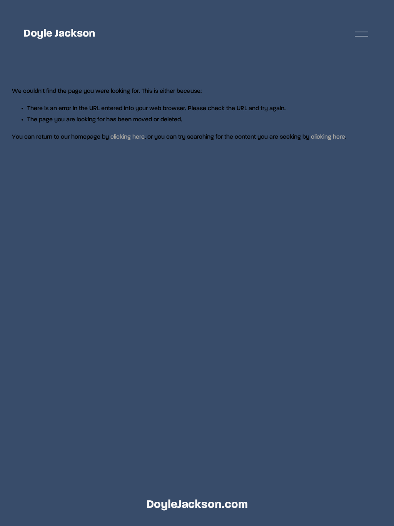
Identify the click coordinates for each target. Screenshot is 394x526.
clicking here (127, 137)
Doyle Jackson (59, 33)
